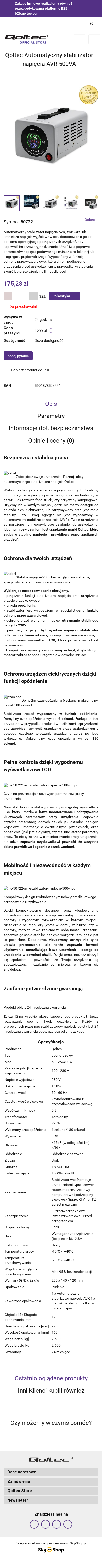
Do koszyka (61, 296)
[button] (90, 23)
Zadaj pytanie (18, 356)
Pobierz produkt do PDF (30, 370)
